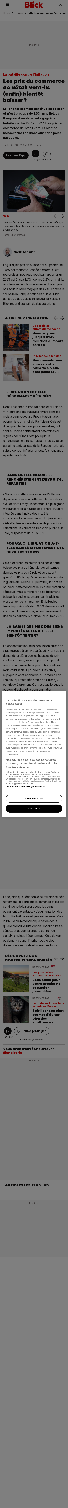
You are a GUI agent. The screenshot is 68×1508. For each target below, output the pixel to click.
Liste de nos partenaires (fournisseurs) (25, 786)
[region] (34, 754)
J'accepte (34, 808)
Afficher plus (34, 798)
